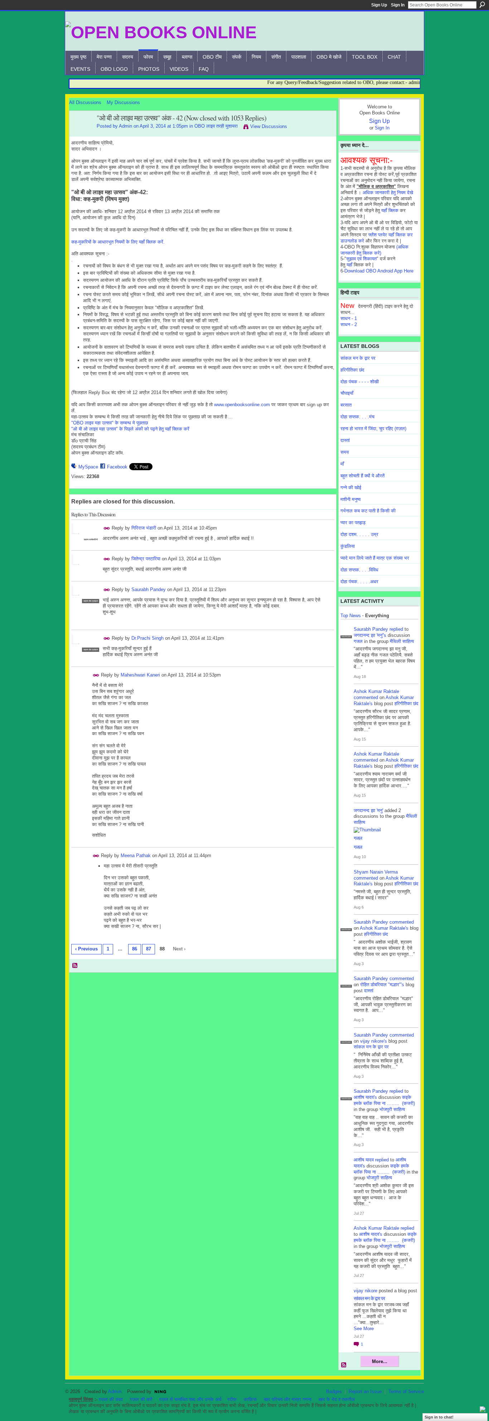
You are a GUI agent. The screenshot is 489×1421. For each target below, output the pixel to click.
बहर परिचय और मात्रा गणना (287, 1399)
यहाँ (349, 264)
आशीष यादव (364, 1159)
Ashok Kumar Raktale (376, 691)
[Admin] (80, 133)
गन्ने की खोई (350, 487)
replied (396, 629)
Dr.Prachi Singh (147, 638)
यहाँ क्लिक (389, 210)
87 (148, 949)
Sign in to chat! (439, 1417)
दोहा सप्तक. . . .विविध (359, 569)
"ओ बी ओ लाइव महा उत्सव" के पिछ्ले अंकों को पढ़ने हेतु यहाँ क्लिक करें (130, 429)
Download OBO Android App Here (378, 271)
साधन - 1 (348, 318)
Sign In (398, 5)
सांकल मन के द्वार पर (358, 358)
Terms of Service (406, 1391)
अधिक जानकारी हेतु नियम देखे (388, 192)
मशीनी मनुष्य (350, 499)
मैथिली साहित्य (402, 641)
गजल (358, 641)
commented (366, 697)
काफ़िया (250, 1399)
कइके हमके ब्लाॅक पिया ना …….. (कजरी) (384, 1100)
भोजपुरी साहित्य (392, 1109)
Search (482, 4)
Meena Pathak (136, 855)
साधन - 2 (348, 324)
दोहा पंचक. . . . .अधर (359, 581)
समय (344, 452)
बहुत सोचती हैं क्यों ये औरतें (362, 475)
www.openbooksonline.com (242, 404)
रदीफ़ (232, 1399)
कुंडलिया (347, 546)
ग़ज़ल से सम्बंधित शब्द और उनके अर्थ (190, 1399)
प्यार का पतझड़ (352, 522)
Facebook (117, 466)
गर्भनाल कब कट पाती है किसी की (368, 510)
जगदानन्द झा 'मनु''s (370, 635)
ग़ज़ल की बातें (141, 1399)
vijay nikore (365, 1290)
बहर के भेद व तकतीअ (337, 1399)
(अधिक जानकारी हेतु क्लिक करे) (374, 250)
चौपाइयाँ (346, 393)
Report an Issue (365, 1391)
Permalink (106, 528)
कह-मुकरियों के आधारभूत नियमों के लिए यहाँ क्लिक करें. (118, 242)
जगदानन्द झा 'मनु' (368, 810)
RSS (75, 966)
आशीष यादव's (365, 1097)
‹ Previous (86, 949)
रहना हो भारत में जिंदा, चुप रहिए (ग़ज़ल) (373, 428)
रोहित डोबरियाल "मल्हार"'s (382, 984)
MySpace (88, 466)
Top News (350, 615)
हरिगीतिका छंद (352, 370)
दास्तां (345, 440)
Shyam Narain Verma (376, 872)
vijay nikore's (373, 1041)
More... (379, 1361)
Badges (334, 1391)
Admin (125, 126)
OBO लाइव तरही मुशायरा (216, 126)
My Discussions (123, 102)
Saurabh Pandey (148, 589)
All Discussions (85, 102)
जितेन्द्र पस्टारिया (145, 558)
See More (364, 1328)
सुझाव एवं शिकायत (361, 258)
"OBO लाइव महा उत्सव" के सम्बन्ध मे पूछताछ (109, 423)
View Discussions (268, 126)
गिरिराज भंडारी (143, 528)
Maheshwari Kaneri (140, 675)
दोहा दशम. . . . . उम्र (359, 534)
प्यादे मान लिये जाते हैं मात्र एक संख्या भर (374, 558)
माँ (342, 464)
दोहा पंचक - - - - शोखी (359, 381)
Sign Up (379, 5)
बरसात (346, 405)
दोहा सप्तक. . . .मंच (357, 416)
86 (134, 949)
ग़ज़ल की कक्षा (111, 1399)
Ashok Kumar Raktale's (384, 928)
